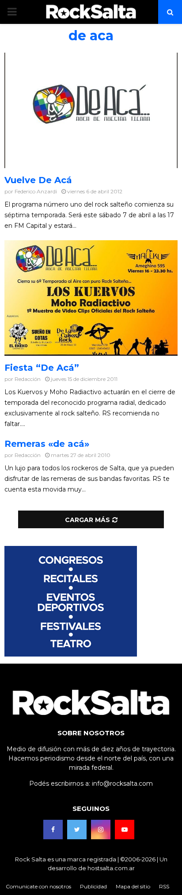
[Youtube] (124, 829)
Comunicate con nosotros (38, 886)
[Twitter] (77, 829)
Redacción (28, 379)
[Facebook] (53, 829)
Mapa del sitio (133, 886)
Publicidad (93, 886)
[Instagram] (100, 829)
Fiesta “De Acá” (41, 367)
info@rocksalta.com (122, 783)
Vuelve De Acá (38, 180)
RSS (164, 886)
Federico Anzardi (36, 191)
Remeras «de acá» (46, 443)
